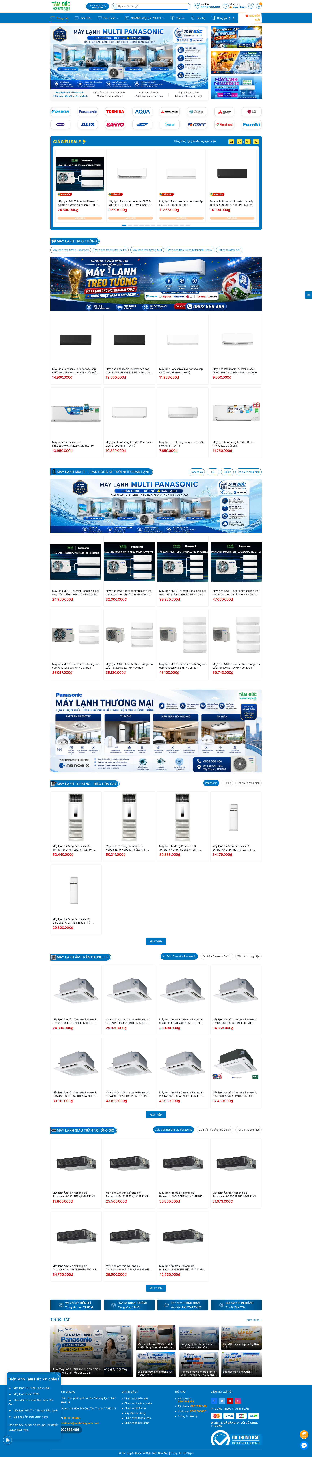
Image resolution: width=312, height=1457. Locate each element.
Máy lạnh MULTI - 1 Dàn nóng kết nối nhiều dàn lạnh (103, 472)
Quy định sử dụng (135, 1413)
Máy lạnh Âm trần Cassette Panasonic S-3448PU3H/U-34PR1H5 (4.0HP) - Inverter (75, 1094)
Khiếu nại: (192, 1411)
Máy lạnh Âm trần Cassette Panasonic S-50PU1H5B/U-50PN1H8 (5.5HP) (235, 1094)
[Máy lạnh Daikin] (60, 111)
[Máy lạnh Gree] (197, 124)
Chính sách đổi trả (135, 1408)
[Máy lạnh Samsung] (142, 124)
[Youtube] (230, 1401)
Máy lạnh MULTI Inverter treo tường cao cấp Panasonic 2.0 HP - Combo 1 (75, 665)
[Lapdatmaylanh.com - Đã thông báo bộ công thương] (236, 1437)
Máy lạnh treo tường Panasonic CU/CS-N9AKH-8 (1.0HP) (182, 443)
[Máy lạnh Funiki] (252, 124)
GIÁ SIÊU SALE (67, 141)
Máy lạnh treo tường (77, 241)
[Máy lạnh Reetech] (60, 124)
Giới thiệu (85, 18)
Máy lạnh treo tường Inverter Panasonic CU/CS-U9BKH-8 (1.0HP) (129, 443)
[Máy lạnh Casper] (197, 111)
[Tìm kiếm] (115, 6)
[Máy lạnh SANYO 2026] (115, 124)
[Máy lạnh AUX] (88, 124)
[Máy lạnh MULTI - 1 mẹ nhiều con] (156, 506)
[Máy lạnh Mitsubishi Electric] (224, 111)
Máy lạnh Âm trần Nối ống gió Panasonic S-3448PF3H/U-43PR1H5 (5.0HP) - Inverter (127, 1267)
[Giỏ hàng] (259, 6)
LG (212, 471)
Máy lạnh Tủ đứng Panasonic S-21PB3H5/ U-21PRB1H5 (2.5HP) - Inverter (72, 921)
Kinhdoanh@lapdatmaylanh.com (78, 1423)
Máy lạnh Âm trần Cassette (82, 957)
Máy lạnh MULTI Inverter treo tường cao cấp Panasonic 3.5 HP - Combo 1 (182, 665)
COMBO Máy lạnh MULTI (145, 18)
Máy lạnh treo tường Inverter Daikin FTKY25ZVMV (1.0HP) (233, 443)
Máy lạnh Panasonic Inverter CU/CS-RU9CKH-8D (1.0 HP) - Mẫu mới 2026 (130, 203)
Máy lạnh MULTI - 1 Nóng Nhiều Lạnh (36, 1410)
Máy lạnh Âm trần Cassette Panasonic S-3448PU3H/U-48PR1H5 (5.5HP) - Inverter (181, 1094)
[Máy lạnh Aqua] (142, 111)
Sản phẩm (109, 18)
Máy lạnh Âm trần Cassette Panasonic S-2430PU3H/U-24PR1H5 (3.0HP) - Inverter (181, 1021)
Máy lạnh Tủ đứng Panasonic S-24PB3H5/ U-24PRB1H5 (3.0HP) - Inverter (233, 847)
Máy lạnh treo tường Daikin (111, 249)
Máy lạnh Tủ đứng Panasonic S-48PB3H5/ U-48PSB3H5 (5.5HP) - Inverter (73, 847)
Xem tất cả (253, 1319)
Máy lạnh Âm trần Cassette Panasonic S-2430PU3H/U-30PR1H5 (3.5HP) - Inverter (235, 1021)
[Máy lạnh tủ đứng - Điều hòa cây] (156, 731)
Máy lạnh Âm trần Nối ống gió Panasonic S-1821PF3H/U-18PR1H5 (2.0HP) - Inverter (74, 1194)
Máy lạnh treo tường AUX (147, 249)
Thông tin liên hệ (187, 1416)
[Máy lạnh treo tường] (156, 284)
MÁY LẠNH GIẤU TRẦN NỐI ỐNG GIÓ (85, 1130)
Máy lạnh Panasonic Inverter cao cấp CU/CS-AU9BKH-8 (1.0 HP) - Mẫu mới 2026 (232, 203)
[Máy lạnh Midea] (170, 124)
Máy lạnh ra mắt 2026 (26, 1394)
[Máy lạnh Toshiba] (115, 111)
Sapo (190, 1453)
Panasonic (197, 471)
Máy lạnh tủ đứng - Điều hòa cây (87, 784)
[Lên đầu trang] (305, 1425)
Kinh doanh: (186, 1400)
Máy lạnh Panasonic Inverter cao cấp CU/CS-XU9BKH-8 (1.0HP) (181, 203)
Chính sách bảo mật (136, 1398)
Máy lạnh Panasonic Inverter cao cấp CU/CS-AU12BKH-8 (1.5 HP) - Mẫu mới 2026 (128, 370)
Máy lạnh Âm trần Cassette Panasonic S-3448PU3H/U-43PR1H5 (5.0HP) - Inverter (128, 1094)
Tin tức (180, 18)
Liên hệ (200, 18)
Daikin (227, 471)
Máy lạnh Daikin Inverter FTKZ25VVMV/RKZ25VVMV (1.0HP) (73, 443)
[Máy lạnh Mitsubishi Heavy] (170, 111)
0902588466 (210, 7)
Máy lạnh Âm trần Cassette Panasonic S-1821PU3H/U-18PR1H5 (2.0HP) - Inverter (75, 1021)
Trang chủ (62, 18)
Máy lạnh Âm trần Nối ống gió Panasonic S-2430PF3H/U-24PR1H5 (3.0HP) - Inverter (180, 1194)
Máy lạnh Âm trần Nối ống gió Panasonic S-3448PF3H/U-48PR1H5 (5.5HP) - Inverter (181, 1267)
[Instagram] (238, 1401)
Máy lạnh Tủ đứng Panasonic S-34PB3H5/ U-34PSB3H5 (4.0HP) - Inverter (179, 847)
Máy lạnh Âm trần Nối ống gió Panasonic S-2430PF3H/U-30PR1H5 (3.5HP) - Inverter (234, 1194)
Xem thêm (156, 941)
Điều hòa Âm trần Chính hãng (31, 1416)
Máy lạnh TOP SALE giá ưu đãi (31, 1387)
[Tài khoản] (251, 6)
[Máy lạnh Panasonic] (88, 111)
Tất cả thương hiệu (229, 249)
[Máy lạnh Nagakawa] (224, 124)
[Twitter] (222, 1401)
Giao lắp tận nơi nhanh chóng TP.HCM (193, 141)
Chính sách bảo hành (136, 1422)
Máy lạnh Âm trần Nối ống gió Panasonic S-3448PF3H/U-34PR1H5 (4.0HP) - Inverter (74, 1267)
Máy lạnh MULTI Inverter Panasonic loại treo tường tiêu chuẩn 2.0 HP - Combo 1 (78, 203)
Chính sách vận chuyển (138, 1403)
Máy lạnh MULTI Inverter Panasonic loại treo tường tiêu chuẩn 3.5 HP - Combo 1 (182, 592)
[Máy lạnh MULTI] (129, 57)
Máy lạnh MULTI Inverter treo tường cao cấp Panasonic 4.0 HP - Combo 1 (236, 665)
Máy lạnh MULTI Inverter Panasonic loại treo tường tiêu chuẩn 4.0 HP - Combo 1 (236, 592)
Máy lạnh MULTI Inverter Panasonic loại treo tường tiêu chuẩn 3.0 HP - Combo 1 (129, 592)
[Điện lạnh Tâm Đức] (67, 6)
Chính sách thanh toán (137, 1417)
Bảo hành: (192, 1406)
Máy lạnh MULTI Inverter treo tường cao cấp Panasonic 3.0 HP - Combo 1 (129, 665)
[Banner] (236, 37)
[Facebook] (214, 1401)
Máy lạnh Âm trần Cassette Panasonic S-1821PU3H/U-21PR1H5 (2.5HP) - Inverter (128, 1021)
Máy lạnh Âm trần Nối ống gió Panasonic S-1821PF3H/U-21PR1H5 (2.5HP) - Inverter (127, 1194)
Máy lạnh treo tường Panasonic (70, 249)
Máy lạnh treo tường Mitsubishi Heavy (190, 249)
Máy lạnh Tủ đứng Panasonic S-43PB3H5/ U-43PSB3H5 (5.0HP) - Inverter (126, 847)
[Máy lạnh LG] (252, 111)
